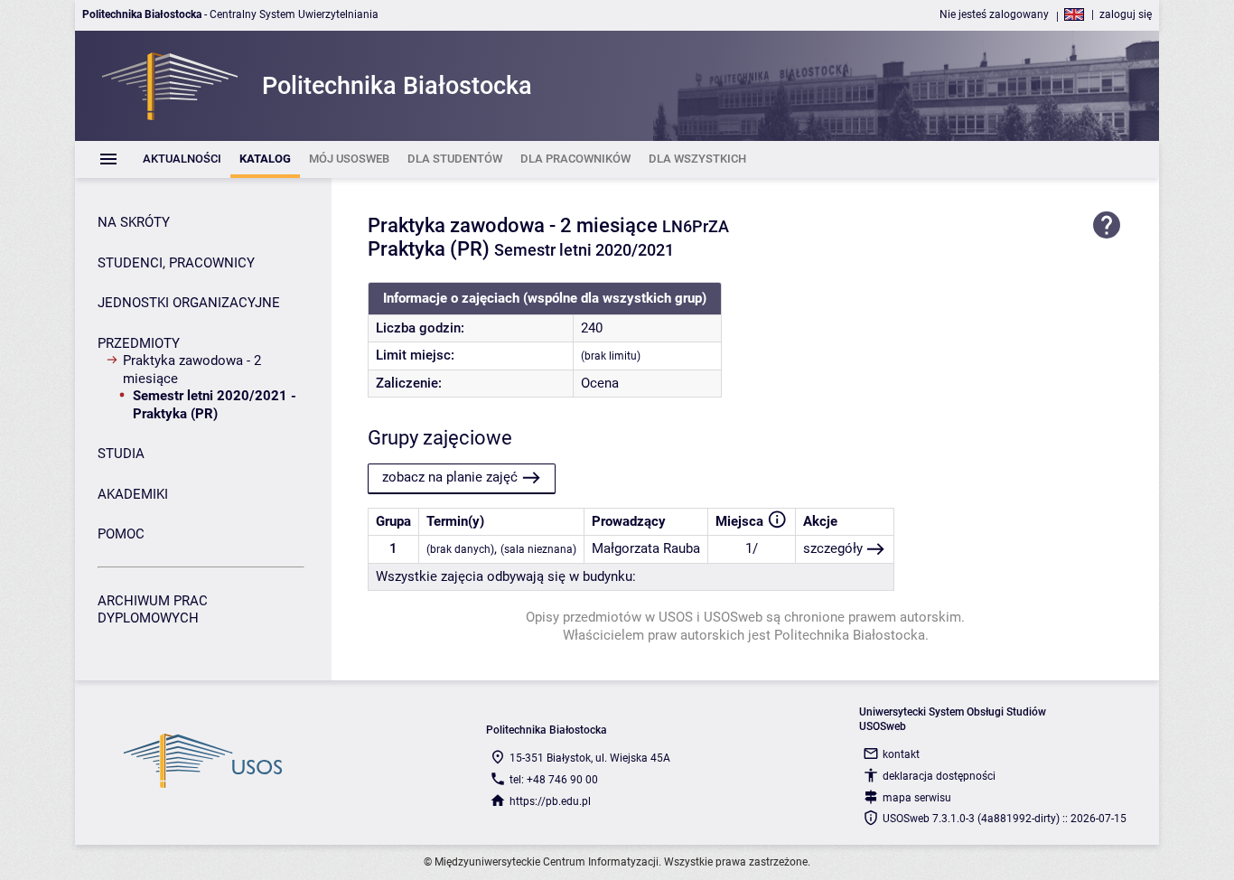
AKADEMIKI (133, 494)
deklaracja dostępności (939, 776)
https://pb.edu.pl (550, 801)
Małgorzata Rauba (646, 548)
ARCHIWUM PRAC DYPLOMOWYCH (153, 610)
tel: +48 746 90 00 (553, 779)
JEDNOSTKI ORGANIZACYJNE (189, 303)
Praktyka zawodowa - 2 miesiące (192, 369)
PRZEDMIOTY (139, 343)
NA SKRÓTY (134, 222)
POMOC (121, 534)
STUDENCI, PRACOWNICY (176, 263)
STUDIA (121, 453)
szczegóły (833, 548)
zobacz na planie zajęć (450, 477)
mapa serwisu (917, 797)
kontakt (901, 754)
